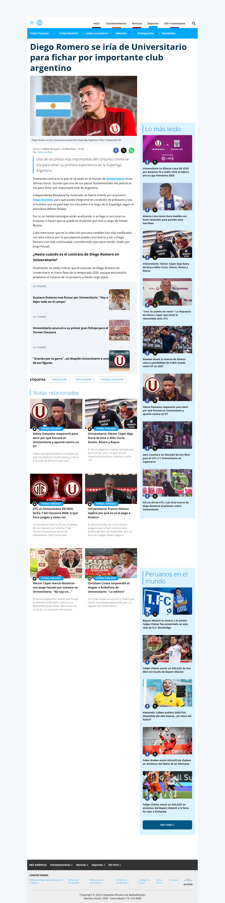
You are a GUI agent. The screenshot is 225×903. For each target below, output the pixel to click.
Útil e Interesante (174, 23)
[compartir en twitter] (124, 150)
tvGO (96, 23)
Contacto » (173, 881)
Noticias (137, 23)
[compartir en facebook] (116, 150)
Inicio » (37, 149)
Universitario (115, 179)
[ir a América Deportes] (39, 23)
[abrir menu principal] (31, 22)
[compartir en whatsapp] (131, 150)
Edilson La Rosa (45, 152)
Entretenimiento (116, 23)
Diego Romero (43, 200)
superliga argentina (112, 379)
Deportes (153, 23)
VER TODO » (167, 824)
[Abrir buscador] (194, 23)
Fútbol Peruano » (52, 149)
